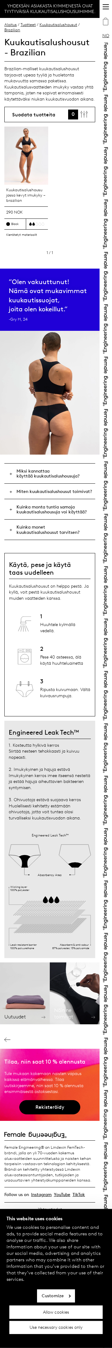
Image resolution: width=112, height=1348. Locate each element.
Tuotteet (28, 24)
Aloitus (10, 24)
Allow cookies (56, 1312)
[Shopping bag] (106, 22)
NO (105, 35)
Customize (53, 1295)
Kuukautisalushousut (58, 24)
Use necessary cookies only (56, 1327)
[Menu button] (106, 7)
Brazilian (12, 30)
